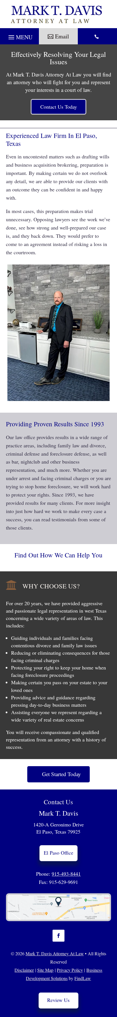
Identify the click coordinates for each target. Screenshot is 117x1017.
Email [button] (62, 36)
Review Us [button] (58, 1000)
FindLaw (82, 978)
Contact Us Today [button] (58, 106)
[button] (19, 37)
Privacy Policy (70, 970)
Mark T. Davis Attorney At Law (55, 953)
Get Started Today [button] (61, 774)
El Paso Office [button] (58, 852)
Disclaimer (24, 970)
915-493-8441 (66, 873)
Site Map (45, 970)
